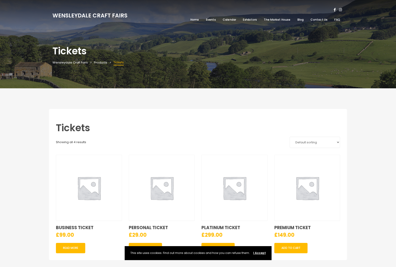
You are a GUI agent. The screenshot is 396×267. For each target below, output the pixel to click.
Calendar (229, 20)
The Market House (277, 20)
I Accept (259, 253)
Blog (300, 20)
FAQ (337, 20)
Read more (70, 248)
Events (211, 20)
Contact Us (319, 20)
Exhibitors (250, 20)
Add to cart (290, 248)
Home (194, 20)
